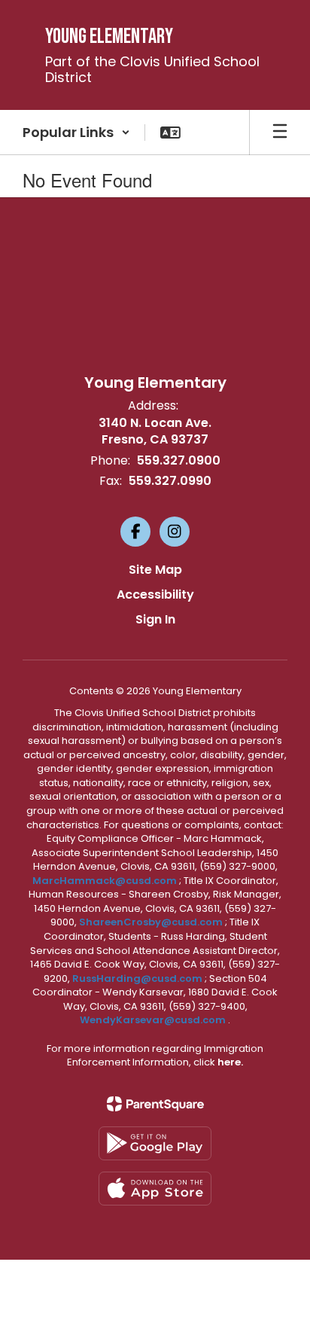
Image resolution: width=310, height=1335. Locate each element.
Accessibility (155, 594)
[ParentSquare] (155, 1104)
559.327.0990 (170, 480)
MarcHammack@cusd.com (104, 880)
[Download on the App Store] (155, 1188)
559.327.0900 (178, 460)
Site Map (155, 569)
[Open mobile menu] (280, 132)
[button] (76, 132)
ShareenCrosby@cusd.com (151, 922)
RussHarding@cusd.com (137, 978)
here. (230, 1062)
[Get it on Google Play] (155, 1143)
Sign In (155, 619)
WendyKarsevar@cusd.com (154, 1020)
